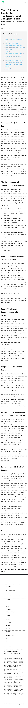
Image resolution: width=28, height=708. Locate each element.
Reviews (8, 619)
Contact (8, 606)
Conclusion (8, 69)
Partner (8, 628)
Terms (11, 647)
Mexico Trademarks (11, 593)
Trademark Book (10, 635)
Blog (7, 638)
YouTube (23, 704)
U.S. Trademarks (10, 590)
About (7, 603)
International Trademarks (13, 596)
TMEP (7, 641)
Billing (8, 625)
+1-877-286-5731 (10, 612)
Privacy (6, 647)
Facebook (4, 704)
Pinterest (15, 704)
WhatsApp (8, 609)
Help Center (9, 622)
